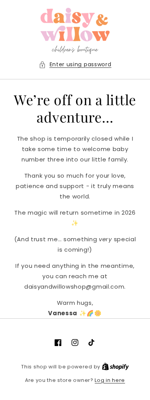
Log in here (110, 380)
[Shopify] (115, 366)
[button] (75, 64)
